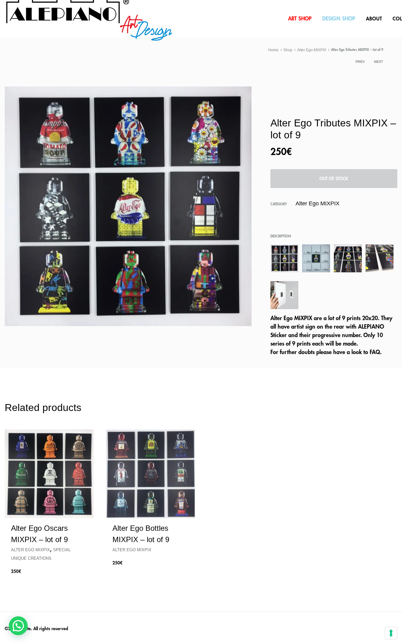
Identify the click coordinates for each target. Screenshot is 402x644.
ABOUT (374, 18)
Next (378, 62)
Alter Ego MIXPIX (311, 50)
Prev (360, 62)
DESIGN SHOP (338, 18)
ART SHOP (300, 18)
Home (273, 50)
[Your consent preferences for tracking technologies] (391, 633)
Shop (287, 50)
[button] (18, 625)
